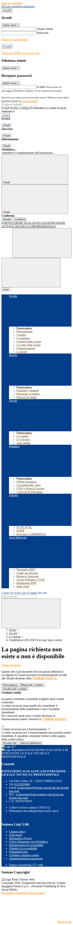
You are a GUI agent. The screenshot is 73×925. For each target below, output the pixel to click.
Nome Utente (45, 28)
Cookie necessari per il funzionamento (24, 729)
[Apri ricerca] (42, 243)
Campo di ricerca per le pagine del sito (24, 592)
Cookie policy (17, 831)
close (6, 289)
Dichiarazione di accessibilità (26, 845)
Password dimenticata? (14, 39)
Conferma (20, 219)
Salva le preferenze (30, 743)
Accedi (6, 10)
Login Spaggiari (30, 100)
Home (12, 629)
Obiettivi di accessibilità (23, 848)
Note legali (15, 835)
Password (42, 32)
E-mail (41, 86)
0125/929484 (22, 784)
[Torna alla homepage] (36, 224)
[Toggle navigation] (31, 273)
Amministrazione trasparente (26, 858)
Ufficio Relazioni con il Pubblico (28, 841)
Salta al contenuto (11, 3)
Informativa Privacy (20, 838)
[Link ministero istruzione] (18, 6)
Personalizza (10, 685)
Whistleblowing (18, 851)
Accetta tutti (15, 689)
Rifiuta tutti (32, 685)
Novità (13, 633)
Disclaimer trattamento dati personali (23, 893)
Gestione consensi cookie (24, 855)
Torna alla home (11, 665)
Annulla (7, 219)
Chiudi (6, 125)
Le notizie (15, 636)
